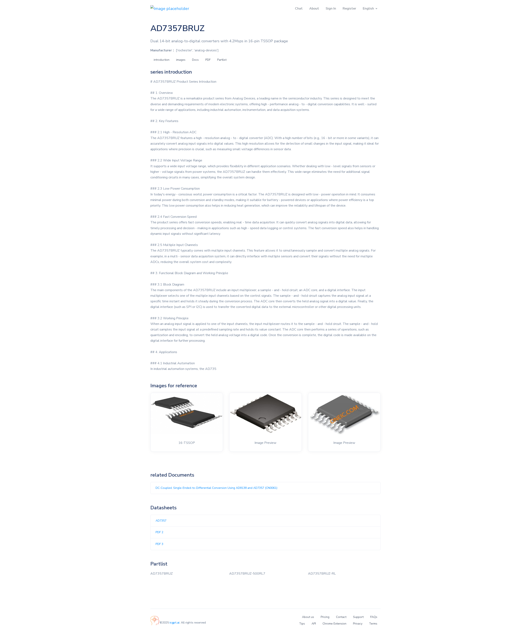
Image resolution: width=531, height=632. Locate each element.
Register (349, 8)
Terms (373, 624)
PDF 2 (159, 532)
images (180, 60)
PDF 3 (159, 544)
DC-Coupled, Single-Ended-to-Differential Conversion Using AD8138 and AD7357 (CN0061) (216, 488)
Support (358, 617)
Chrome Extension (334, 624)
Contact (341, 617)
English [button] (368, 8)
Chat (299, 8)
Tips (302, 624)
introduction (161, 60)
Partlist (222, 60)
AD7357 (161, 521)
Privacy (357, 624)
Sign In (331, 8)
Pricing (325, 617)
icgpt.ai (174, 623)
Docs (195, 60)
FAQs (373, 617)
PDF (208, 60)
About (314, 8)
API (314, 624)
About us (308, 617)
